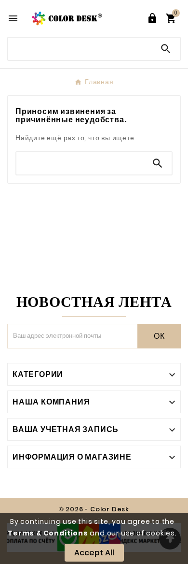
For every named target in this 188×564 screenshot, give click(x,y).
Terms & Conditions (48, 533)
